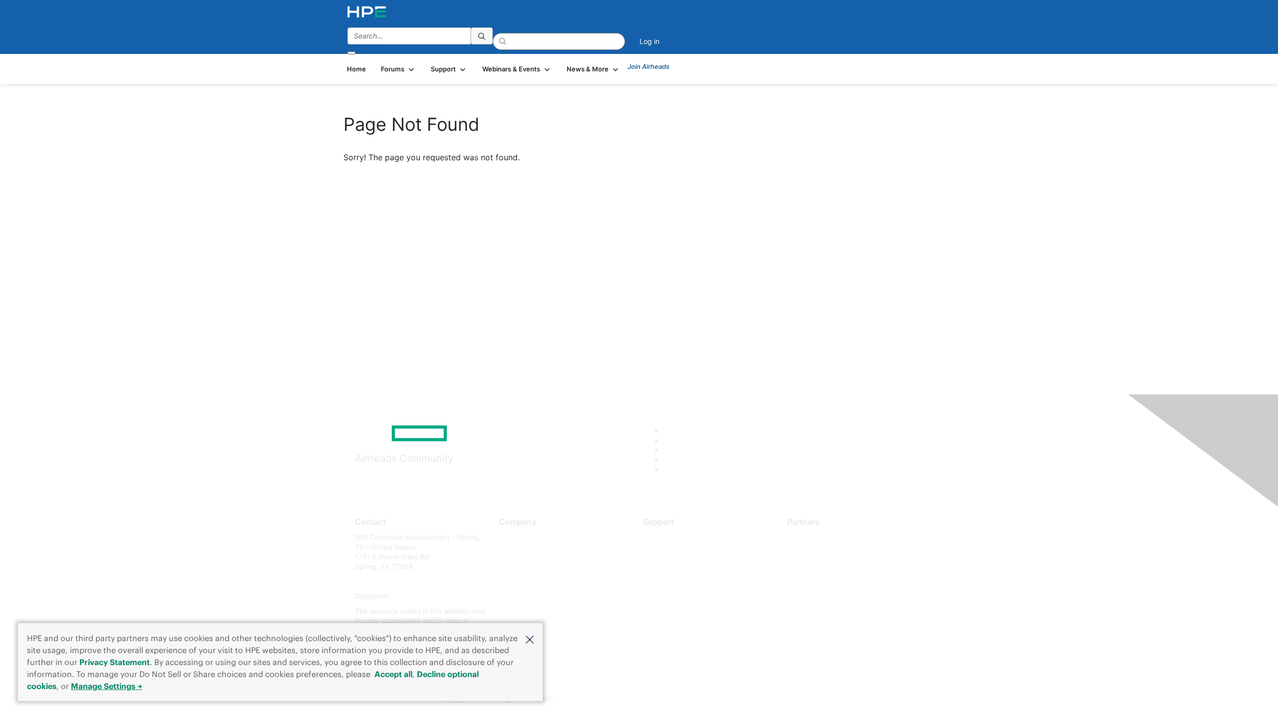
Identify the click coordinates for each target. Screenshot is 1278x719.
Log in (649, 41)
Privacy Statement (114, 662)
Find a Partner (810, 537)
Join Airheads (648, 66)
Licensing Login (668, 596)
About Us (514, 537)
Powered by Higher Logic (783, 699)
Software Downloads (676, 581)
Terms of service (526, 611)
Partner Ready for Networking (836, 566)
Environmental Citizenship (541, 581)
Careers (512, 552)
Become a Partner (816, 552)
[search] (482, 35)
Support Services (671, 537)
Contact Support (670, 552)
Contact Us (517, 566)
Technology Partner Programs (836, 581)
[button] (530, 638)
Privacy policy (522, 596)
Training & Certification (680, 566)
